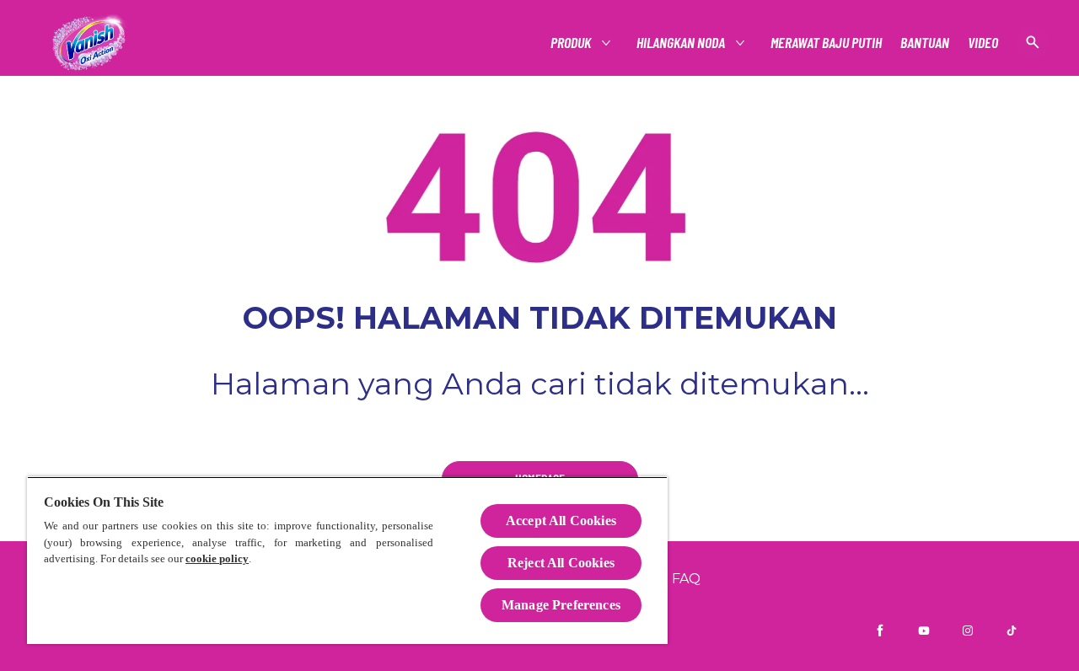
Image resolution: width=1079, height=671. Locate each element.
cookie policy (217, 558)
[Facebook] (880, 630)
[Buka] (1032, 42)
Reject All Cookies (561, 563)
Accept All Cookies (561, 520)
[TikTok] (1011, 630)
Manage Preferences (561, 605)
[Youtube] (923, 630)
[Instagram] (967, 630)
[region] (347, 560)
